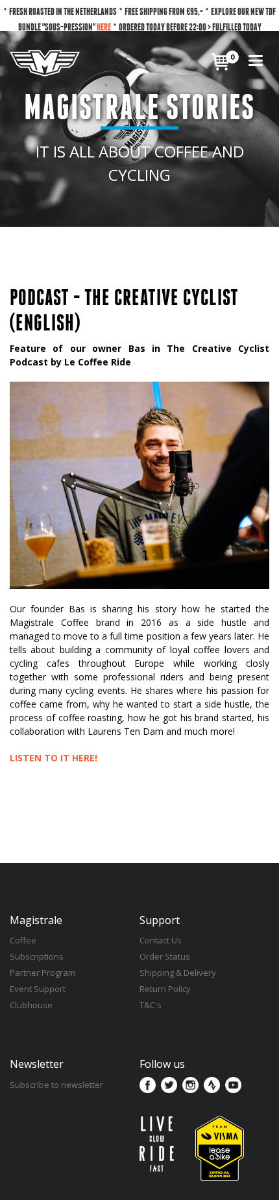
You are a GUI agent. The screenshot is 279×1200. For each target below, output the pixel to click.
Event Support (38, 989)
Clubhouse (31, 1005)
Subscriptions (37, 956)
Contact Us (161, 940)
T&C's (151, 1005)
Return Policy (165, 989)
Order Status (165, 956)
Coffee (23, 940)
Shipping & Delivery (178, 972)
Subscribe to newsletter (56, 1084)
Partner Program (42, 972)
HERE (104, 27)
